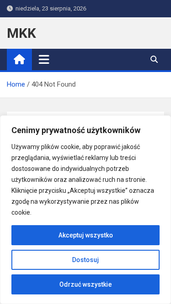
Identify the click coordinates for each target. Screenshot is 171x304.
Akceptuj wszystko (85, 235)
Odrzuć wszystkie (85, 284)
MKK (21, 33)
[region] (85, 209)
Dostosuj (85, 259)
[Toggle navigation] (44, 59)
